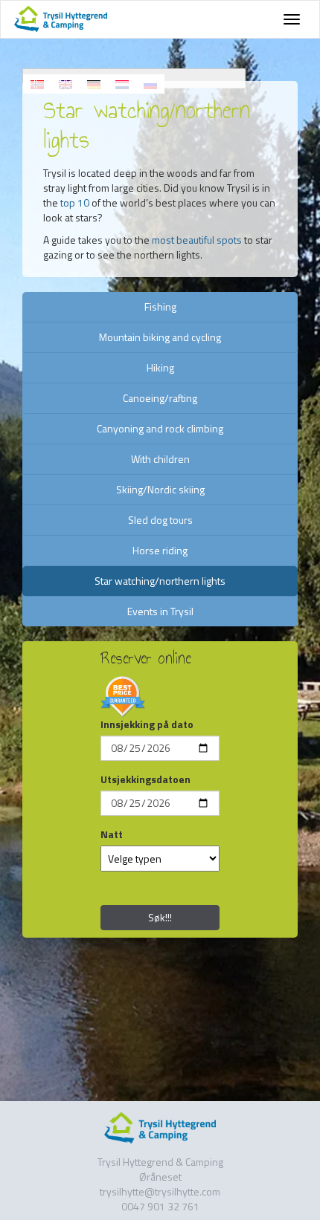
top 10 (74, 202)
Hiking (160, 367)
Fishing (160, 306)
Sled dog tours (160, 520)
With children (160, 459)
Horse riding (160, 550)
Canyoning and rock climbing (160, 428)
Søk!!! (160, 917)
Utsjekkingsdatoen (145, 779)
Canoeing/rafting (160, 398)
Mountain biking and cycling (160, 337)
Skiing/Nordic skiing (160, 489)
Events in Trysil (160, 611)
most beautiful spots (197, 239)
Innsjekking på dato (146, 724)
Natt (111, 834)
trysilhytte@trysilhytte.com (160, 1191)
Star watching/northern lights (160, 580)
